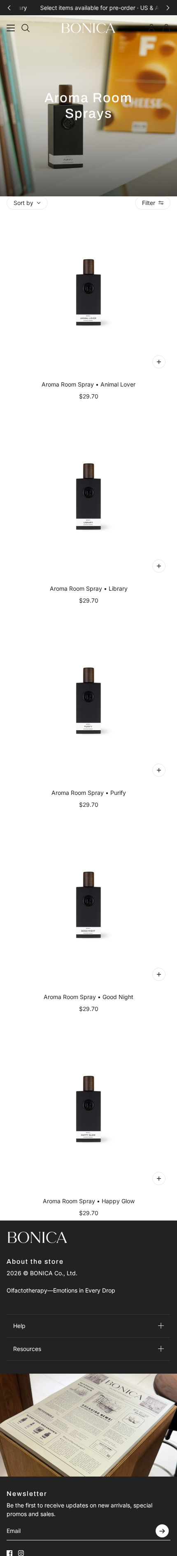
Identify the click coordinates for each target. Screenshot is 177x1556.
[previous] (9, 7)
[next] (168, 7)
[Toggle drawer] (11, 28)
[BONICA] (88, 28)
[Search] (25, 28)
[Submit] (162, 1530)
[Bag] (166, 28)
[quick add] (158, 361)
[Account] (151, 28)
